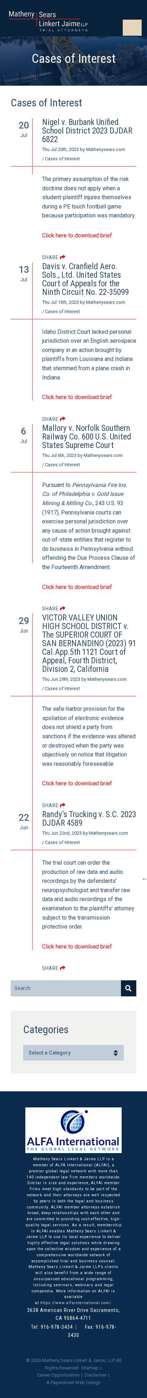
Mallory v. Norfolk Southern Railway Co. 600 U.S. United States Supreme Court (86, 436)
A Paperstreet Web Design (73, 1382)
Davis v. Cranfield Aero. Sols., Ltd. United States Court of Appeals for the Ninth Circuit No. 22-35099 (85, 279)
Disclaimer (95, 1375)
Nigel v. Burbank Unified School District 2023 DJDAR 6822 (87, 130)
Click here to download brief (77, 946)
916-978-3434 (57, 1327)
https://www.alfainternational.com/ (75, 1303)
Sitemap (89, 1368)
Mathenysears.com (105, 149)
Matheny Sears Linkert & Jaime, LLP (78, 1360)
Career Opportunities (58, 1375)
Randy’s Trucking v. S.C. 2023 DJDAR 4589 (89, 819)
